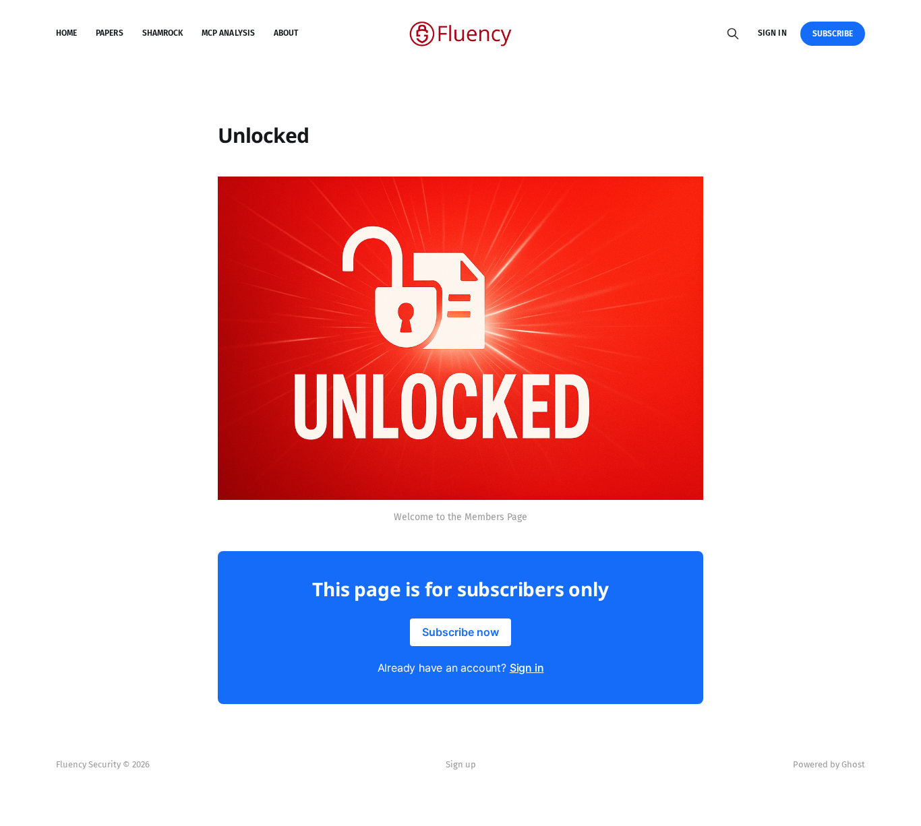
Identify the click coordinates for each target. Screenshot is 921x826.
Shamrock (162, 33)
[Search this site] (733, 34)
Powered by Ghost (829, 764)
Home (66, 33)
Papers (109, 33)
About (286, 33)
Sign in (772, 33)
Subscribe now (460, 632)
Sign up (461, 764)
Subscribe (833, 33)
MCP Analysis (228, 33)
